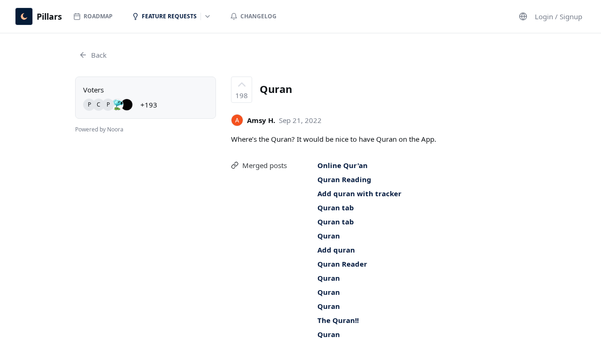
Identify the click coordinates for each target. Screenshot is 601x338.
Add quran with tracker (359, 193)
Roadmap (98, 16)
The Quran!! (338, 320)
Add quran (336, 249)
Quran (328, 235)
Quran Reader (342, 264)
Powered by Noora (99, 129)
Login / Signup (558, 16)
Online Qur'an (342, 165)
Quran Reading (344, 179)
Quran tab (335, 207)
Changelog (258, 16)
